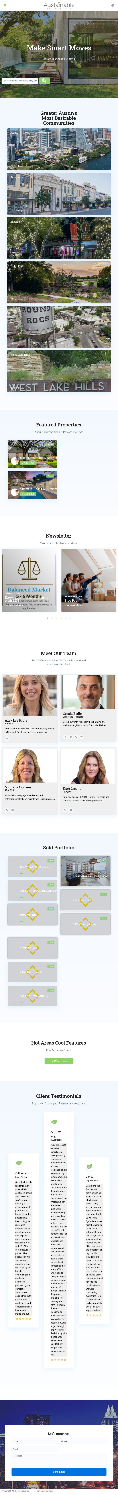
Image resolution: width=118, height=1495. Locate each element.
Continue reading (13, 605)
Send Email (59, 1471)
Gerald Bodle (72, 714)
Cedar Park (17, 266)
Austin (14, 133)
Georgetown (17, 177)
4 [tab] (61, 618)
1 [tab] (47, 618)
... (48, 732)
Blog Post (71, 600)
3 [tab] (56, 618)
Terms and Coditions (45, 1491)
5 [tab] (65, 618)
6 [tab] (70, 618)
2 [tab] (52, 618)
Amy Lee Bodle (16, 720)
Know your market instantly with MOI (26, 598)
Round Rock (17, 310)
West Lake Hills (20, 354)
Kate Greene (72, 789)
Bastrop (15, 221)
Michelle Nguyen (18, 787)
